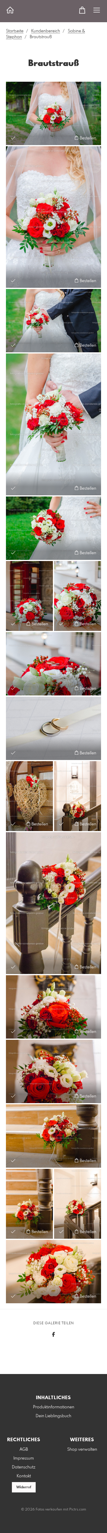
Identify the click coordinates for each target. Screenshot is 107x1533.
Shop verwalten (82, 1449)
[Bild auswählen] (13, 138)
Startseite (14, 31)
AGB (24, 1449)
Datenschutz (23, 1467)
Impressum (23, 1458)
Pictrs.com (77, 1509)
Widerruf (23, 1487)
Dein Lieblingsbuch (53, 1416)
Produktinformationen (53, 1407)
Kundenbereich (45, 31)
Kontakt (24, 1476)
